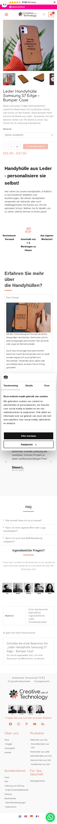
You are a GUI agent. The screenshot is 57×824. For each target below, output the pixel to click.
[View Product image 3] (38, 79)
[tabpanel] (28, 346)
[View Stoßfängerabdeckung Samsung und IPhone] (9, 79)
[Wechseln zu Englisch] (26, 816)
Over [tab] (46, 385)
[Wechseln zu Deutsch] (31, 816)
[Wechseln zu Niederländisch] (20, 816)
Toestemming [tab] (10, 385)
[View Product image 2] (23, 79)
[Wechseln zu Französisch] (37, 816)
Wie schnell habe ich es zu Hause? (23, 520)
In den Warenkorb (35, 146)
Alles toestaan (28, 436)
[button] (44, 14)
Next (53, 79)
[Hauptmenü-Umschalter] (6, 14)
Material (7, 129)
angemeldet (22, 655)
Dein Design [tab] (12, 297)
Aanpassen (27, 444)
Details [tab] (29, 385)
